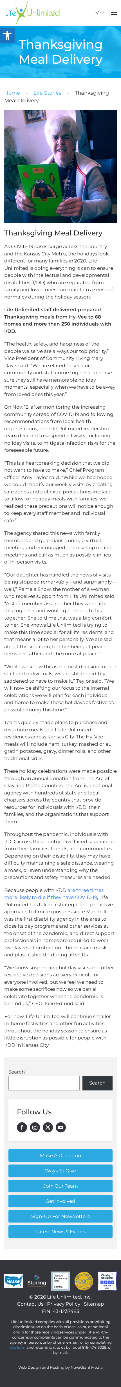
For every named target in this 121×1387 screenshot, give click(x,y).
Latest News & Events (60, 1231)
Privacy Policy (63, 1304)
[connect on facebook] (22, 1127)
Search (16, 1072)
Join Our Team (60, 1186)
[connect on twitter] (48, 1127)
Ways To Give (60, 1171)
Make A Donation (60, 1155)
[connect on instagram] (35, 1127)
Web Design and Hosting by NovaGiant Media (60, 1367)
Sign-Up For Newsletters (60, 1216)
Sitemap (94, 1304)
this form (17, 1347)
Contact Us (30, 1304)
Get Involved (60, 1201)
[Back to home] (32, 13)
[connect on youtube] (61, 1127)
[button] (7, 35)
